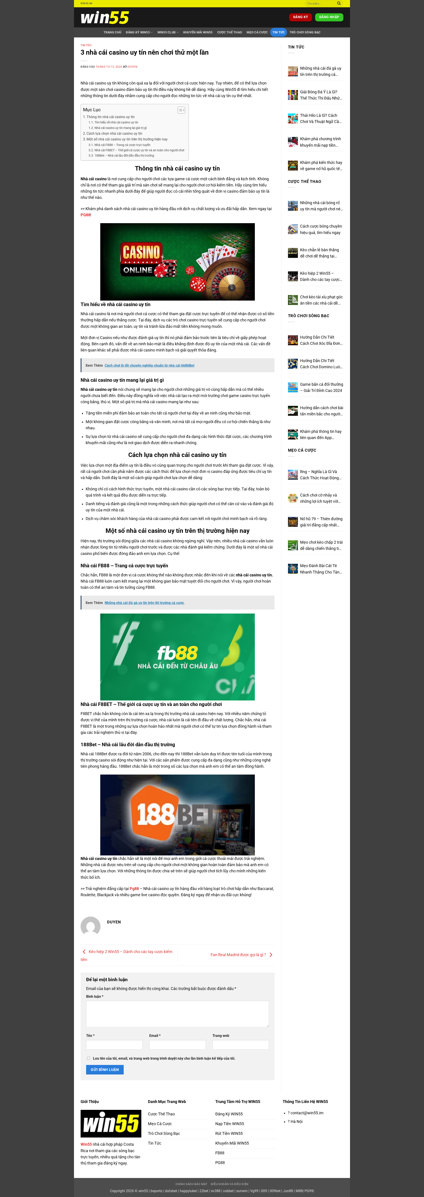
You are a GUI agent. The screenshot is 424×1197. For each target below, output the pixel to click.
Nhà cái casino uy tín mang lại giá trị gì (121, 128)
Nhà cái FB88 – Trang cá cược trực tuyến (122, 145)
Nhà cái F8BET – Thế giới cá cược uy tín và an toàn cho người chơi (139, 150)
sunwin (242, 1191)
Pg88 (134, 888)
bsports (156, 1191)
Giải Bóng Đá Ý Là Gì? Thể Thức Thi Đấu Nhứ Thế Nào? (320, 95)
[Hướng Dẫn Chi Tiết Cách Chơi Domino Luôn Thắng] (293, 364)
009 (264, 1191)
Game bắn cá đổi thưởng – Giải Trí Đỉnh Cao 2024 (321, 387)
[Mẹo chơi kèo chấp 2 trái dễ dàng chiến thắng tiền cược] (293, 545)
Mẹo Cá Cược (257, 32)
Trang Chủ (112, 32)
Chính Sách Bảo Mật (192, 1184)
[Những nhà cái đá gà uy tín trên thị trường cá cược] (293, 71)
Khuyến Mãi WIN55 (198, 32)
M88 (299, 1191)
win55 (143, 1191)
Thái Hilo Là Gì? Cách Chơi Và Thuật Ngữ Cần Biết (320, 119)
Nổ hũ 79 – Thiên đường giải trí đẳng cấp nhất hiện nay (321, 522)
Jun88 (288, 1191)
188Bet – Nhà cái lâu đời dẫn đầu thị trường (124, 155)
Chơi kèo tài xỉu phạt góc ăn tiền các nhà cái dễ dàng (321, 300)
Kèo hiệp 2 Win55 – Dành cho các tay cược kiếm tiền (320, 277)
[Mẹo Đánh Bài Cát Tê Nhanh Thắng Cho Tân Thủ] (293, 569)
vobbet (228, 1191)
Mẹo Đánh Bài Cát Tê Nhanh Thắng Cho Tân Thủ (319, 569)
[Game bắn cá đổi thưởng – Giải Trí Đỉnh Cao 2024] (293, 387)
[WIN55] (106, 17)
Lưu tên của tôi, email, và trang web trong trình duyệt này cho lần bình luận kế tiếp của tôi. (164, 1058)
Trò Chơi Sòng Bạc (305, 32)
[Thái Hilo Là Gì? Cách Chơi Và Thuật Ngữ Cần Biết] (293, 118)
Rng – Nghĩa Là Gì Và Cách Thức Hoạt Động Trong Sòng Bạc (319, 475)
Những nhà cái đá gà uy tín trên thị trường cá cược (320, 72)
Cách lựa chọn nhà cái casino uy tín (114, 133)
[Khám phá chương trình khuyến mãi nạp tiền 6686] (293, 142)
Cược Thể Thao (229, 32)
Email (155, 1036)
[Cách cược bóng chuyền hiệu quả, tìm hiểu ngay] (293, 229)
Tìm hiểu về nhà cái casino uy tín (116, 122)
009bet (275, 1191)
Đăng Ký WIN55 (138, 32)
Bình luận (94, 996)
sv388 (215, 1191)
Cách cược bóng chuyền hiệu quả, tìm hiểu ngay (321, 229)
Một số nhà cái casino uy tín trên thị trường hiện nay (127, 139)
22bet (203, 1191)
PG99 (309, 1191)
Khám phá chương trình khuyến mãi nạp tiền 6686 (320, 142)
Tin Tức (279, 32)
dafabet (171, 1191)
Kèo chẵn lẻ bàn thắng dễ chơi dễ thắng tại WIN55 (319, 253)
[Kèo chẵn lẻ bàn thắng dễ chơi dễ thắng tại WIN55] (293, 253)
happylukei (188, 1191)
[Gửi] (339, 3)
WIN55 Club (166, 32)
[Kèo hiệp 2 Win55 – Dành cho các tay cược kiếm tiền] (293, 276)
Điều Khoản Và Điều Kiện (229, 1184)
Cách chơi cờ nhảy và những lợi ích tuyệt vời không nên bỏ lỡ (319, 499)
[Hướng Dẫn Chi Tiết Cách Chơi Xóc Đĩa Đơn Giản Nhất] (293, 340)
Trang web (220, 1036)
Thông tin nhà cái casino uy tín (111, 117)
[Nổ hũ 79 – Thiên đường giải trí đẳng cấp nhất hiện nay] (293, 522)
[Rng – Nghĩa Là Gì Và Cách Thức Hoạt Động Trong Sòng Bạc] (293, 475)
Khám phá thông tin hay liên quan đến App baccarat (321, 435)
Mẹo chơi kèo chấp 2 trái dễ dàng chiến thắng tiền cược (321, 546)
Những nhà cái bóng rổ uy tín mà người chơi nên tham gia (321, 206)
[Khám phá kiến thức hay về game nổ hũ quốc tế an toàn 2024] (293, 166)
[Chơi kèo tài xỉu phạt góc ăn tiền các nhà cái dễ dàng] (293, 300)
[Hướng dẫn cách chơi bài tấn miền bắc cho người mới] (293, 411)
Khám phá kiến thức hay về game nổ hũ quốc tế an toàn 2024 (321, 166)
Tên (90, 1036)
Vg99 (254, 1191)
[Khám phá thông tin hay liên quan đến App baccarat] (293, 434)
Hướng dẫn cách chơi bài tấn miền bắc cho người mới (321, 411)
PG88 (85, 215)
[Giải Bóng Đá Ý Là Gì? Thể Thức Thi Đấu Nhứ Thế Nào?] (293, 95)
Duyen (132, 66)
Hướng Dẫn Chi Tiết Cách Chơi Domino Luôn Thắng (321, 364)
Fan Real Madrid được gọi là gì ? (239, 955)
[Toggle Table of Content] (179, 110)
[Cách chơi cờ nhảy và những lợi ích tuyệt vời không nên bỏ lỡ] (293, 498)
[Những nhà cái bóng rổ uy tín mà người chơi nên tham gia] (293, 206)
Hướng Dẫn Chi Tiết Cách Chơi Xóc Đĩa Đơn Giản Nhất (320, 341)
